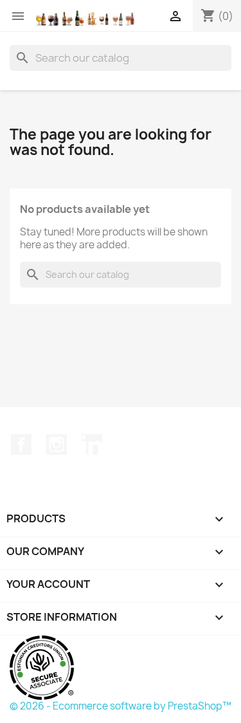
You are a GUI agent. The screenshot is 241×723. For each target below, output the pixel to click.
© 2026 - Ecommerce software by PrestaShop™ (120, 706)
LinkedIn (92, 444)
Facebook (21, 444)
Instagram (56, 444)
